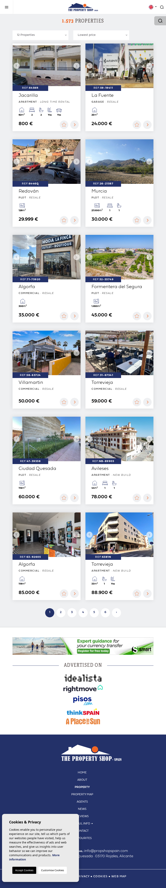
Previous (17, 66)
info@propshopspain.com (102, 851)
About (82, 780)
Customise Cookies (52, 870)
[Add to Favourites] (64, 124)
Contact (82, 831)
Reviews (82, 816)
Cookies (100, 876)
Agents (82, 801)
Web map (119, 876)
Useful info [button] (81, 823)
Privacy (83, 876)
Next (76, 66)
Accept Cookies (24, 870)
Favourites (83, 838)
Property (82, 787)
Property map (82, 794)
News (82, 809)
